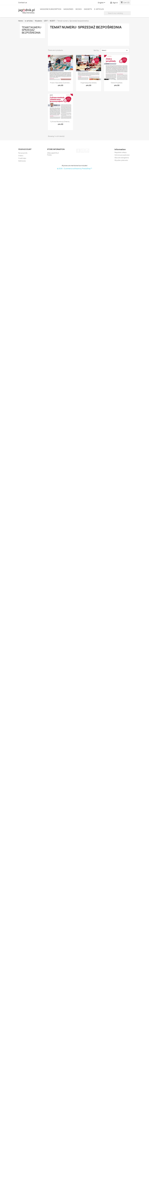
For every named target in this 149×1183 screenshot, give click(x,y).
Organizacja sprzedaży (88, 83)
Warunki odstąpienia (122, 158)
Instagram (87, 151)
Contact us (22, 2)
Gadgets (88, 9)
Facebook (78, 151)
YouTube (83, 151)
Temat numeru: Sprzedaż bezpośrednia (32, 30)
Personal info (22, 153)
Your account (24, 149)
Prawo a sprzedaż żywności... (60, 83)
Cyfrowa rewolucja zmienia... (60, 121)
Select (115, 50)
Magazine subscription (50, 9)
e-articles (99, 9)
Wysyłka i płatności (121, 160)
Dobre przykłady (116, 83)
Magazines (68, 9)
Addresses (22, 161)
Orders (20, 156)
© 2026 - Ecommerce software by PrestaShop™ (74, 169)
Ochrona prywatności (122, 155)
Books (79, 9)
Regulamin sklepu (121, 152)
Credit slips (22, 158)
